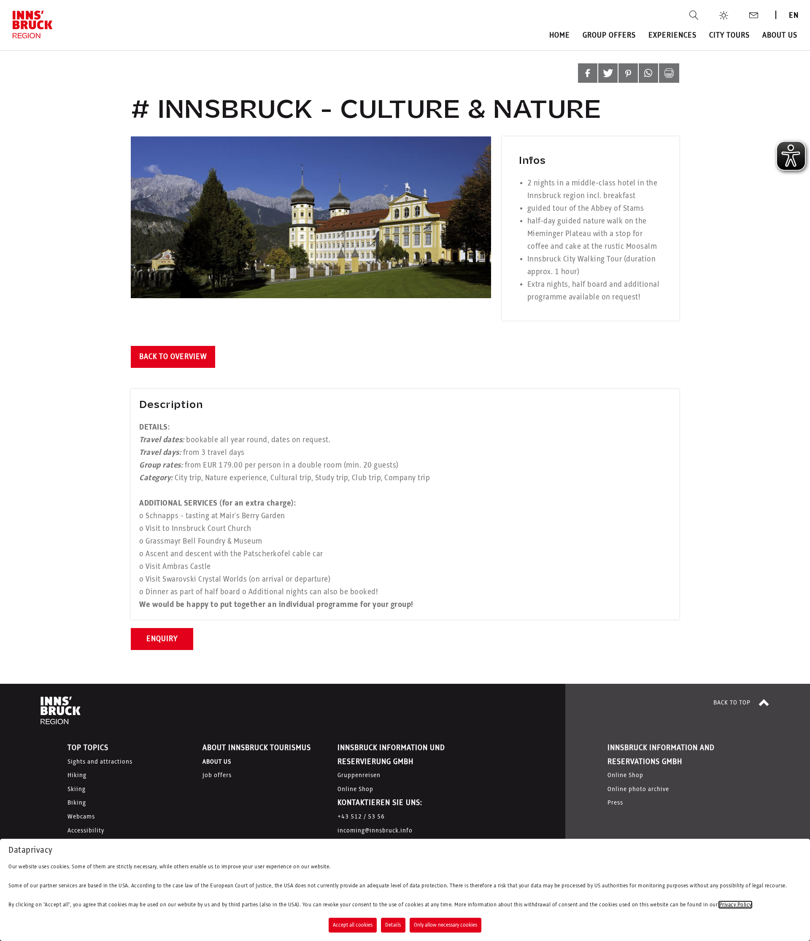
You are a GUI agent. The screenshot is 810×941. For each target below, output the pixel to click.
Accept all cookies (353, 925)
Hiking (77, 775)
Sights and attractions (100, 762)
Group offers (609, 35)
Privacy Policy (735, 905)
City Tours (729, 35)
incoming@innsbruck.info (375, 830)
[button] (587, 73)
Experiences (672, 35)
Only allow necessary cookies (445, 925)
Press (615, 803)
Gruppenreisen (359, 775)
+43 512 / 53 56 (361, 816)
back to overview (173, 357)
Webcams (81, 816)
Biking (77, 803)
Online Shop (355, 789)
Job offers (217, 775)
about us (779, 35)
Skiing (77, 789)
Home (559, 35)
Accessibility (86, 830)
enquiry (162, 639)
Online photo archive (638, 789)
